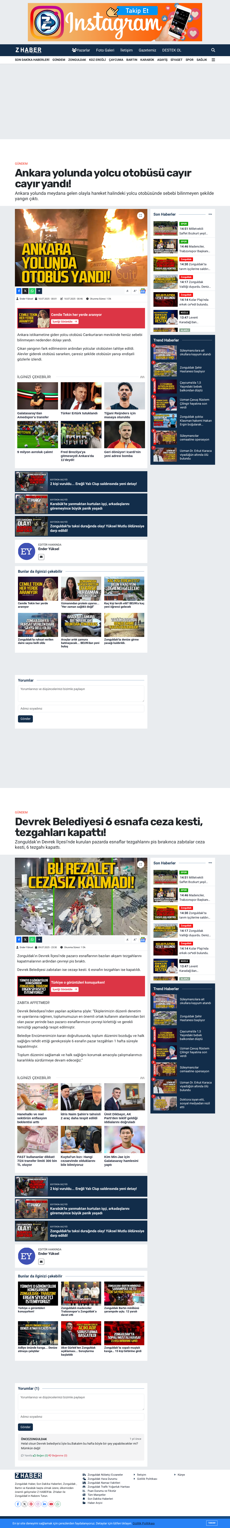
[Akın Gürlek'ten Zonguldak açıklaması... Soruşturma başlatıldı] (81, 1333)
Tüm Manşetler (97, 1494)
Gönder (25, 719)
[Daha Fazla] (39, 291)
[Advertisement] (115, 111)
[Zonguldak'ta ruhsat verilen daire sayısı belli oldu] (38, 625)
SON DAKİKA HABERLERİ (32, 60)
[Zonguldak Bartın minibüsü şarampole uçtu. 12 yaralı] (124, 1293)
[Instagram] (38, 1504)
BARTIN (131, 60)
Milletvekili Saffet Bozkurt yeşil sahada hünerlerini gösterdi (192, 231)
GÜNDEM (58, 60)
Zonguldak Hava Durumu (102, 1478)
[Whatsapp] (58, 1504)
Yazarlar (83, 50)
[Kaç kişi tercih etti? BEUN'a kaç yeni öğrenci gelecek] (124, 588)
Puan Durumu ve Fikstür (102, 1490)
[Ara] (213, 50)
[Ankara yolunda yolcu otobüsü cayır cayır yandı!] (81, 247)
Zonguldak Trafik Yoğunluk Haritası (109, 1486)
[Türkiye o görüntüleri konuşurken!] (38, 1293)
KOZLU (184, 312)
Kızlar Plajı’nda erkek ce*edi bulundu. (193, 302)
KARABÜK (147, 60)
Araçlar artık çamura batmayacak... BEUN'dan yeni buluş (80, 643)
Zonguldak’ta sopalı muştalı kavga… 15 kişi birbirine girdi (122, 1349)
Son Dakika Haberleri (100, 1498)
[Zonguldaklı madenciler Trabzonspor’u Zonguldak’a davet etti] (81, 1293)
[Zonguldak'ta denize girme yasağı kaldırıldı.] (124, 625)
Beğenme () (59, 1455)
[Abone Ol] (143, 291)
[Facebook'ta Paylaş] (18, 291)
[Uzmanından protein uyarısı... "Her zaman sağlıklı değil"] (81, 588)
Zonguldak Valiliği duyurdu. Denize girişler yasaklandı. (194, 284)
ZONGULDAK (77, 60)
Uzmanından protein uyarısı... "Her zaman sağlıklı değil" (80, 605)
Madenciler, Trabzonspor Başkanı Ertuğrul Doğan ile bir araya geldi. (193, 249)
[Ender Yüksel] (26, 551)
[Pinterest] (31, 1504)
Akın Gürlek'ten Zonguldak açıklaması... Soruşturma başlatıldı (78, 1351)
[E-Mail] (41, 557)
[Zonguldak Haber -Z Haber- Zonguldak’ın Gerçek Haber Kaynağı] (28, 50)
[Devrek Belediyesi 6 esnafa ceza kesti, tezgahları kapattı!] (81, 896)
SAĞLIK (202, 60)
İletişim (126, 50)
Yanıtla (28, 1455)
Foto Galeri (105, 50)
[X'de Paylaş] (25, 291)
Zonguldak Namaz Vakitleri (104, 1482)
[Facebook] (18, 1504)
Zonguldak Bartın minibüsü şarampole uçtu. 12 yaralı (121, 1309)
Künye (181, 1474)
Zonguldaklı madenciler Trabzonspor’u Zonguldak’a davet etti (79, 1311)
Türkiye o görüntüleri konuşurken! (31, 1309)
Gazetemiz (147, 50)
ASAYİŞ (162, 60)
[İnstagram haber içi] (115, 22)
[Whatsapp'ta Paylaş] (32, 291)
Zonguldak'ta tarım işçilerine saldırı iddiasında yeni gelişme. (195, 266)
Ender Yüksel (26, 298)
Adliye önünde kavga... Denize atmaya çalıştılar (37, 1349)
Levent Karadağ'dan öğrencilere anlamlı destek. (192, 320)
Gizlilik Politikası (147, 1478)
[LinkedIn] (44, 1504)
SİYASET (177, 60)
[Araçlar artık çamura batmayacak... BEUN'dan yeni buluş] (81, 625)
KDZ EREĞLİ (97, 60)
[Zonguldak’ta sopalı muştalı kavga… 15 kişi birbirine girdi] (124, 1333)
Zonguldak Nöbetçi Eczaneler (105, 1474)
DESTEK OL (171, 50)
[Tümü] (210, 214)
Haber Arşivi (95, 1503)
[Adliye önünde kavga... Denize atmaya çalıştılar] (38, 1333)
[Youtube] (51, 1504)
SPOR (190, 60)
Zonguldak (186, 259)
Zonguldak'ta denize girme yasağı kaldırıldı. (121, 641)
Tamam (211, 1523)
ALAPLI (185, 330)
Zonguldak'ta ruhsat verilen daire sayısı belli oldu (35, 641)
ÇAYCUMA (116, 60)
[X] (24, 1504)
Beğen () (42, 1455)
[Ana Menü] (213, 60)
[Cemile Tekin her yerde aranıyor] (38, 588)
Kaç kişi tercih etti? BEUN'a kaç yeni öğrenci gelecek (124, 605)
